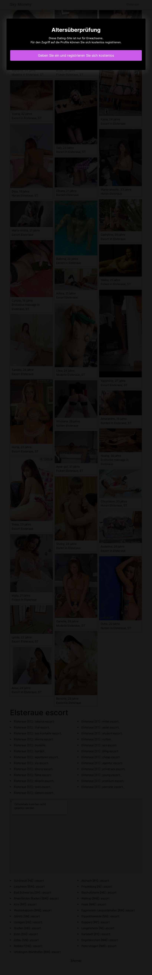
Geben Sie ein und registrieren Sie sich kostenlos (76, 55)
